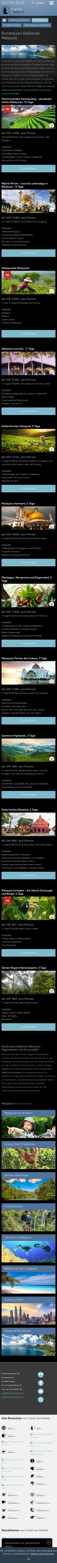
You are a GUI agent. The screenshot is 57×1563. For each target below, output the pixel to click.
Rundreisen (40, 20)
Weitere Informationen (42, 1554)
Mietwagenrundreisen (37, 25)
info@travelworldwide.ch (13, 1393)
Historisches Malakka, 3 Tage (20, 809)
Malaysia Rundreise (11, 1072)
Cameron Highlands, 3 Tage (18, 735)
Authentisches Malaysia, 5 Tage (21, 426)
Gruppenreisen (11, 25)
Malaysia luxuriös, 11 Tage (18, 349)
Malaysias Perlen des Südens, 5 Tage (24, 658)
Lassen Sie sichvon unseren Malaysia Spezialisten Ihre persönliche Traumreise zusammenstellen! (28, 90)
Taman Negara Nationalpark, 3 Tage (24, 968)
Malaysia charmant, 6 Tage (18, 503)
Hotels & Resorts (19, 20)
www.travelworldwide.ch (12, 1397)
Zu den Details (28, 168)
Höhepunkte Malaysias (15, 268)
